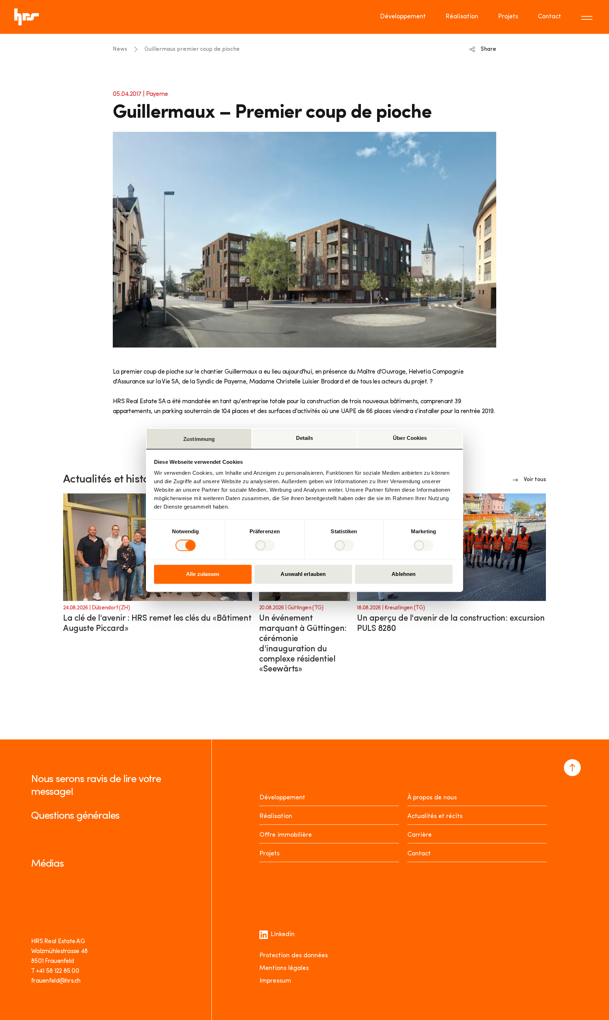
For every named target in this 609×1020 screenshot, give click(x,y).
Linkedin (283, 935)
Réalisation (461, 17)
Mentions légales (284, 968)
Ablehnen (404, 574)
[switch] (265, 545)
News (120, 49)
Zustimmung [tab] (199, 439)
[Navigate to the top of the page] (572, 767)
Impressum (275, 981)
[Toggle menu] (588, 17)
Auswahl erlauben (303, 574)
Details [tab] (304, 438)
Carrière (419, 835)
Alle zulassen (202, 574)
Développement (403, 17)
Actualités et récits (434, 816)
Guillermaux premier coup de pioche (192, 49)
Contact (549, 17)
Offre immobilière (285, 835)
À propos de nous (432, 798)
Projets (508, 17)
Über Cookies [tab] (410, 438)
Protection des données (293, 956)
